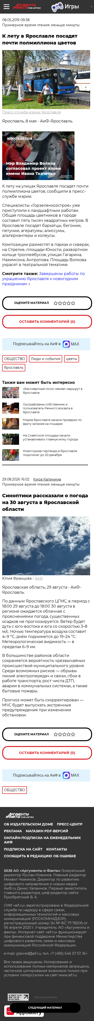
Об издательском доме (28, 824)
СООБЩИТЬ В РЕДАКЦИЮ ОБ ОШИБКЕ (40, 856)
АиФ (39, 578)
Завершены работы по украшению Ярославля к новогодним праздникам (43, 278)
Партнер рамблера (45, 997)
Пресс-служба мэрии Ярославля (31, 112)
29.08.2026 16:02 (15, 479)
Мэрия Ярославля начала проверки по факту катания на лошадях (52, 422)
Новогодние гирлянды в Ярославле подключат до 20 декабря (50, 453)
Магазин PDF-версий (47, 831)
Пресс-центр (69, 824)
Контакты (56, 849)
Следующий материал (45, 1007)
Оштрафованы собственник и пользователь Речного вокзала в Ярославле (48, 408)
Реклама (13, 831)
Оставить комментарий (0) (47, 321)
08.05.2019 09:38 (16, 20)
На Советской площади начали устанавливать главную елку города (50, 437)
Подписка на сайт (23, 849)
